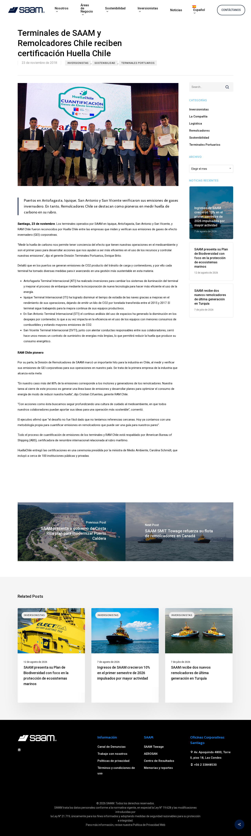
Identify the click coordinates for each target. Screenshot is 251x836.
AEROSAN (150, 754)
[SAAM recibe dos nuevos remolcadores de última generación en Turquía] (198, 655)
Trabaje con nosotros (112, 754)
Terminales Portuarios (138, 63)
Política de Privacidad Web (149, 824)
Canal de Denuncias (111, 746)
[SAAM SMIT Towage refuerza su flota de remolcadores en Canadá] (179, 531)
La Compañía (198, 116)
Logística (195, 123)
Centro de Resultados (159, 761)
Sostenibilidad (105, 63)
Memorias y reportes (158, 768)
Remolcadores (199, 130)
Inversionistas (77, 63)
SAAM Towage (154, 746)
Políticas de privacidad (113, 761)
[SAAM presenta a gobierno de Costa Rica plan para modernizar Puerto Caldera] (72, 531)
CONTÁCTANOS (231, 10)
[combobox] (211, 169)
